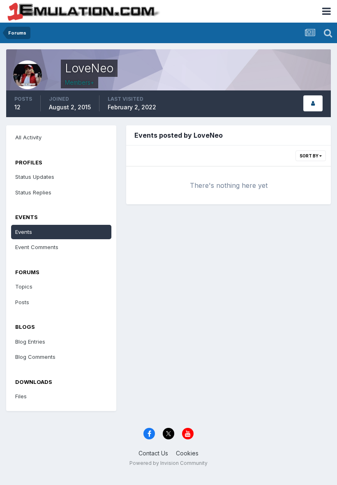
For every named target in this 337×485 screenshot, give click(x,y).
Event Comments (36, 247)
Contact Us (153, 453)
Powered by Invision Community (168, 463)
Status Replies (33, 192)
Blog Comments (35, 356)
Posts (22, 302)
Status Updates (34, 176)
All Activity (28, 137)
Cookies (187, 453)
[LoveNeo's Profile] (313, 103)
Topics (23, 286)
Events (23, 232)
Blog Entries (30, 341)
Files (21, 396)
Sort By (309, 155)
